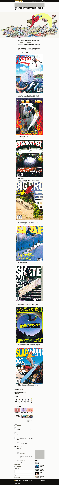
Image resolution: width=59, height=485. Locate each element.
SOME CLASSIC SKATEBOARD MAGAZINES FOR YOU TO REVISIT (29, 9)
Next (19, 466)
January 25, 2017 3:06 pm (19, 428)
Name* (15, 473)
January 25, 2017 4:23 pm (19, 433)
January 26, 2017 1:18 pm (22, 453)
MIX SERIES (40, 1)
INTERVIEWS (35, 1)
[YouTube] (42, 0)
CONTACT (44, 1)
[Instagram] (41, 0)
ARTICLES (33, 1)
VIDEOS (37, 1)
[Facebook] (39, 0)
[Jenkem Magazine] (19, 1)
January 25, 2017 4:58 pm (22, 442)
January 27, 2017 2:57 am (22, 460)
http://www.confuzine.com (19, 450)
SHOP (41, 1)
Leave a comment (17, 468)
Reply (17, 435)
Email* (15, 475)
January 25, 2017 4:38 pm (19, 446)
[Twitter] (40, 0)
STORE (31, 480)
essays (17, 393)
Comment (16, 469)
